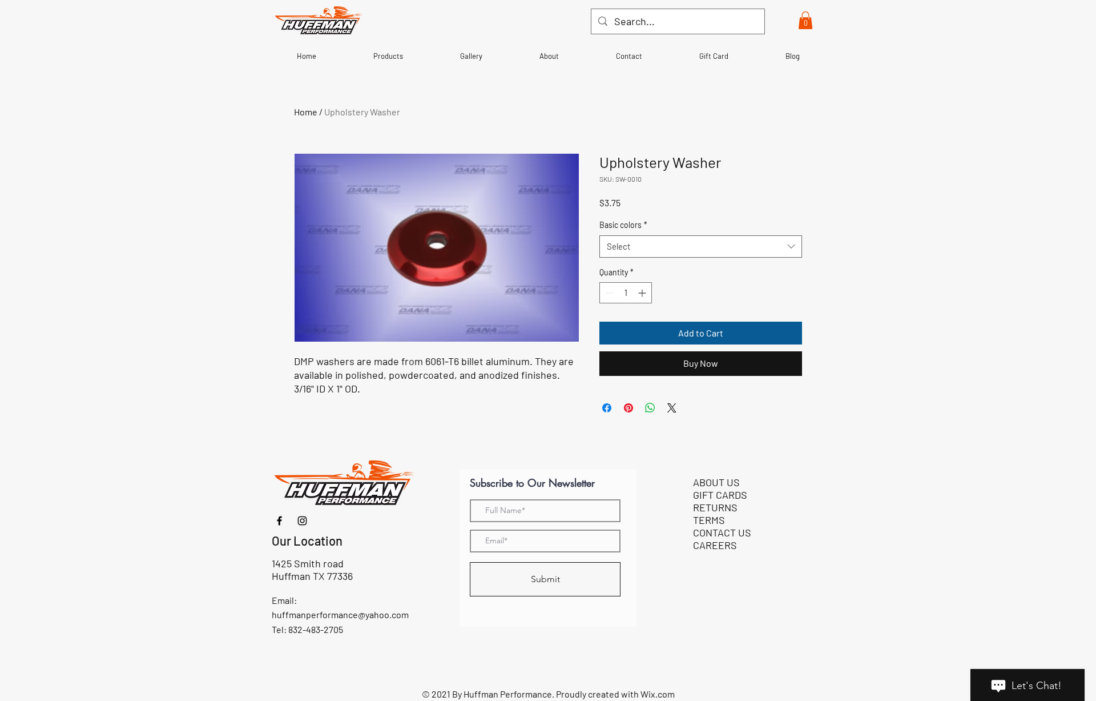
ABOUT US (716, 482)
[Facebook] (279, 521)
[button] (805, 20)
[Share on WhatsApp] (650, 408)
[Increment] (643, 293)
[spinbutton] (625, 293)
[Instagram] (302, 521)
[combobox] (700, 246)
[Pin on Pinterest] (628, 408)
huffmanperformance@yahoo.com (340, 614)
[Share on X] (672, 408)
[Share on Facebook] (607, 408)
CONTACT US (722, 532)
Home (305, 111)
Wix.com (657, 693)
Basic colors (623, 225)
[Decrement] (608, 293)
